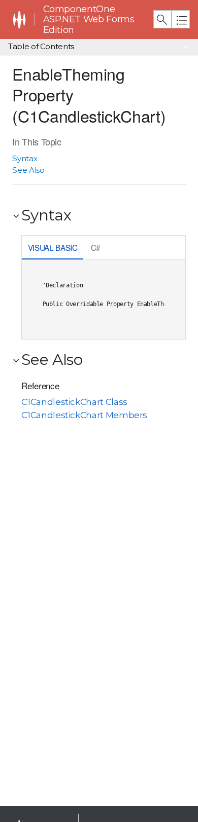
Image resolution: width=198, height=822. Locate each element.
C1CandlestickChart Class (74, 402)
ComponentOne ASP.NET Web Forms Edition (89, 19)
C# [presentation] (96, 247)
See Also (28, 170)
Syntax (24, 158)
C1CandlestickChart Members (84, 415)
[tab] (52, 248)
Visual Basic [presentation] (53, 247)
